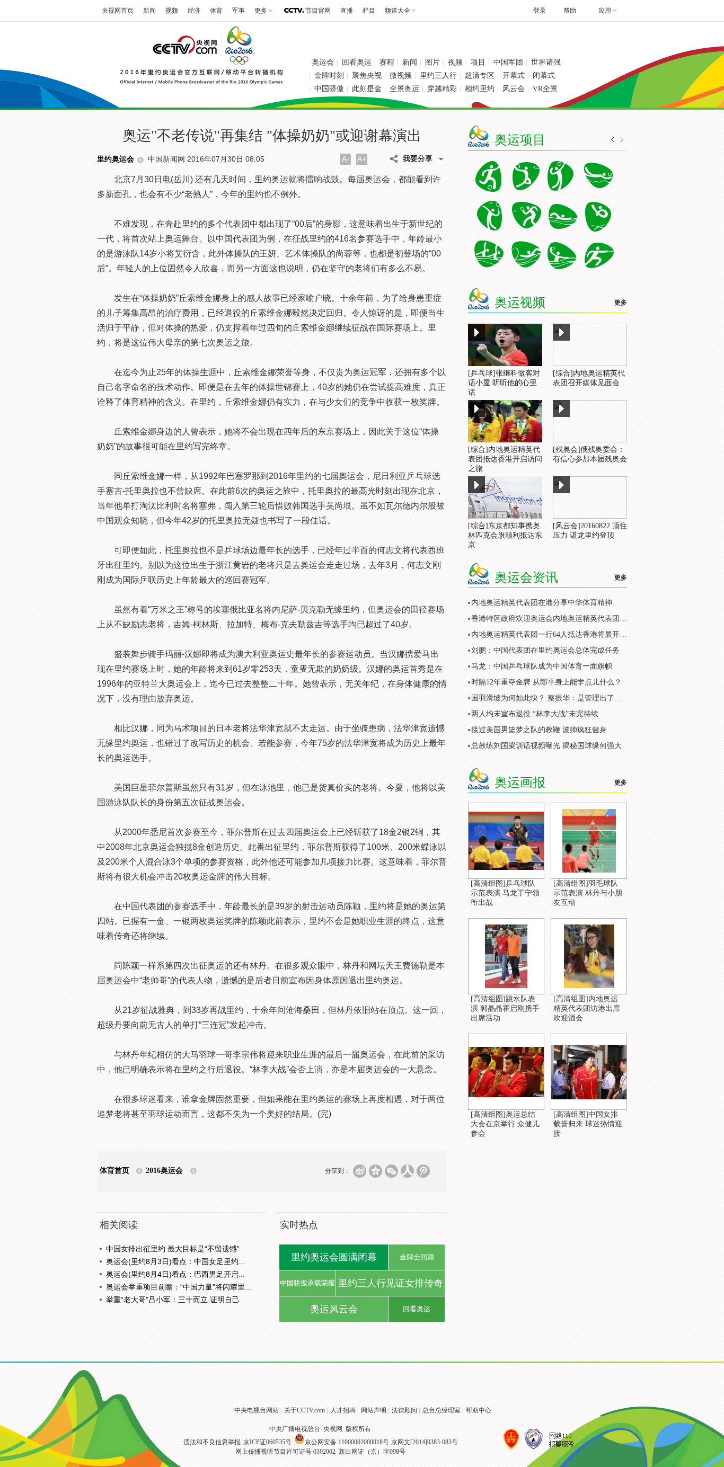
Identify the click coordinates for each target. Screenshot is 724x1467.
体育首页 (114, 1171)
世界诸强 (546, 62)
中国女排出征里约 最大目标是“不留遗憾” (173, 1248)
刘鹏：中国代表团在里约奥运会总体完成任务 (545, 650)
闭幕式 (544, 75)
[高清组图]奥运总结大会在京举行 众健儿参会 (505, 1123)
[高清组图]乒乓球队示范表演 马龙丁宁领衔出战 (505, 892)
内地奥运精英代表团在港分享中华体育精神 (541, 603)
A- (345, 159)
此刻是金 (367, 89)
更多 (620, 302)
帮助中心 (478, 1410)
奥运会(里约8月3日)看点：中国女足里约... (175, 1261)
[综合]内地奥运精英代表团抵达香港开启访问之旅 (505, 459)
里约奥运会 (115, 159)
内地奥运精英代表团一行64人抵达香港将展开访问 (552, 634)
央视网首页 (118, 10)
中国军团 (508, 62)
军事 (238, 10)
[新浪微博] (359, 1171)
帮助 (569, 10)
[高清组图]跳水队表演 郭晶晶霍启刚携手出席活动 (505, 1008)
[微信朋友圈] (391, 1171)
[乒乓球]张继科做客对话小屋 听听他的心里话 (504, 382)
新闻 (149, 10)
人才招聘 (343, 1410)
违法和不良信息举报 (212, 1442)
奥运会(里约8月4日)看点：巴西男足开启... (175, 1274)
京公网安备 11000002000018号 (347, 1442)
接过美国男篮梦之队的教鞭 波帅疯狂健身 (539, 730)
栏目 (369, 10)
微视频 (401, 75)
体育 (216, 10)
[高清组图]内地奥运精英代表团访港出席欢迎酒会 (586, 1008)
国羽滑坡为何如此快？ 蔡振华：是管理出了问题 (550, 698)
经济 (194, 10)
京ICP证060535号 (267, 1442)
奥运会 (323, 62)
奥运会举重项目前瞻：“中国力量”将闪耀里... (178, 1287)
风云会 (513, 89)
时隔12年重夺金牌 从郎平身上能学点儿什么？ (546, 682)
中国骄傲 (329, 89)
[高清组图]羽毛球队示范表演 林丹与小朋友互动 (587, 892)
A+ (361, 159)
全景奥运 (404, 89)
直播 (346, 10)
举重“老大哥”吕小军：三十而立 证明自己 (173, 1299)
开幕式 (513, 75)
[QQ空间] (375, 1171)
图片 (432, 62)
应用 (604, 10)
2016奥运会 (164, 1171)
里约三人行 (438, 75)
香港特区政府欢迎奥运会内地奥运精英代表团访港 (552, 619)
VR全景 (545, 89)
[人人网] (407, 1171)
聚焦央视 (367, 75)
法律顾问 (404, 1410)
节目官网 (318, 10)
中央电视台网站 (256, 1410)
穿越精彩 (442, 89)
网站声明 (373, 1410)
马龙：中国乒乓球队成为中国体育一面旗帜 (541, 666)
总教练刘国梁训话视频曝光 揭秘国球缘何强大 (546, 746)
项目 (478, 62)
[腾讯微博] (423, 1171)
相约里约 (480, 89)
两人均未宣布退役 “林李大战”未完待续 (534, 714)
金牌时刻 (329, 75)
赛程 (386, 62)
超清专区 (480, 75)
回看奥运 (357, 62)
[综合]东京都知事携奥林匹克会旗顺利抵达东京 (505, 535)
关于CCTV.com (304, 1410)
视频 (171, 10)
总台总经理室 (441, 1410)
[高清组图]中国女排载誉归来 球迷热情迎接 (587, 1123)
